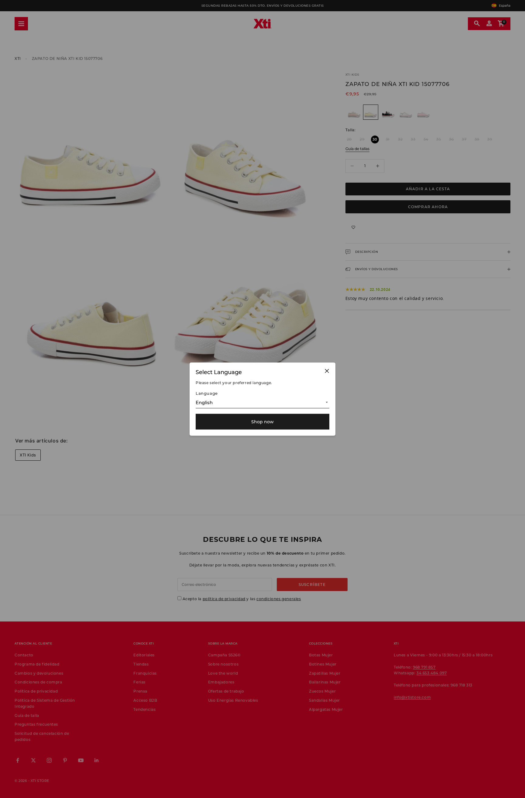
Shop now (262, 422)
